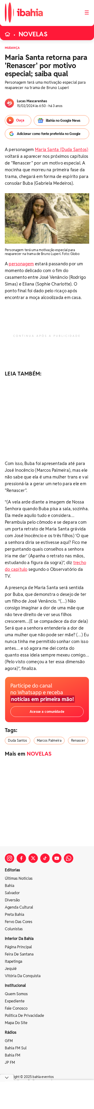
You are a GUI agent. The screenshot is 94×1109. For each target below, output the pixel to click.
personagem (21, 264)
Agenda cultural (19, 907)
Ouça (20, 120)
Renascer (78, 740)
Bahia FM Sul (16, 1048)
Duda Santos (17, 740)
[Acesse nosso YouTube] (56, 858)
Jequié (11, 968)
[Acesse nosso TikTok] (45, 858)
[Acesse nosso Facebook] (21, 858)
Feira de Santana (19, 954)
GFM (9, 1040)
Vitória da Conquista (22, 975)
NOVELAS (33, 34)
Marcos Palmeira (49, 740)
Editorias (12, 870)
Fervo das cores (18, 921)
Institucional (15, 985)
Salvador (12, 892)
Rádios (10, 1032)
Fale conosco (16, 1008)
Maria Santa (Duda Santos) (61, 149)
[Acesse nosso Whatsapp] (68, 858)
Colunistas (14, 928)
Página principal (18, 947)
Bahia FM (12, 1055)
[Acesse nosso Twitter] (33, 858)
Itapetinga (13, 961)
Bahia (9, 885)
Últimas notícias (19, 878)
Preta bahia (14, 914)
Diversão (12, 900)
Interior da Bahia (19, 938)
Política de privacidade (24, 1015)
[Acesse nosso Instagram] (9, 858)
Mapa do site (16, 1022)
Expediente (15, 1001)
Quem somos (16, 993)
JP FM (10, 1062)
